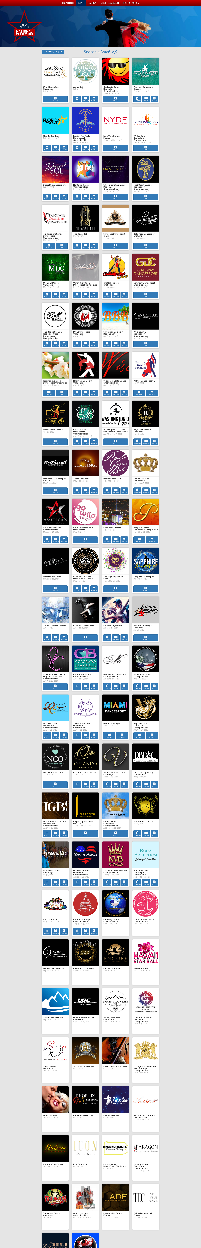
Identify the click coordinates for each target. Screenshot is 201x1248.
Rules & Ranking (131, 2)
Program (86, 100)
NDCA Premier (68, 2)
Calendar (93, 2)
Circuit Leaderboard (110, 2)
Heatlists (77, 100)
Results (55, 100)
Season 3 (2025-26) (54, 52)
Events (81, 2)
